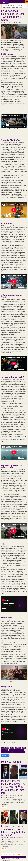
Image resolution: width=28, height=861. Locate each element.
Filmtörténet (20, 856)
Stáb (2, 854)
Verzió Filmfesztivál (6, 752)
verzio (23, 747)
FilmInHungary (14, 856)
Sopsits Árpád (5, 747)
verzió (12, 747)
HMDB (10, 856)
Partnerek (6, 854)
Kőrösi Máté (5, 749)
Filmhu (6, 856)
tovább (4, 806)
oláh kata (18, 747)
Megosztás (6, 755)
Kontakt (13, 854)
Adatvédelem (18, 854)
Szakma (24, 856)
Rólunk (10, 854)
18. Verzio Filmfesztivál (18, 752)
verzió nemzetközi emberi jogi (17, 749)
